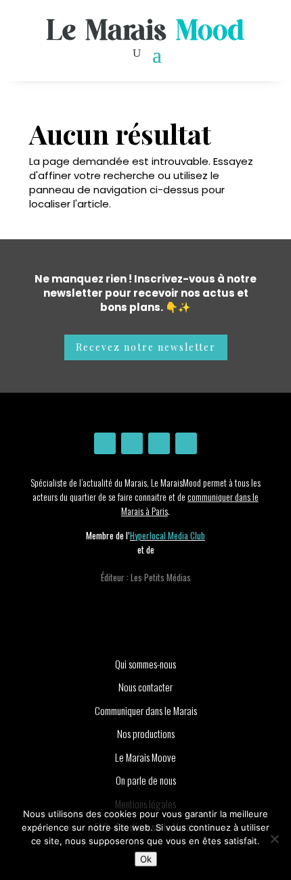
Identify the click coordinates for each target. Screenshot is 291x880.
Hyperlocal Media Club (167, 535)
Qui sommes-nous (145, 663)
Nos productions (146, 733)
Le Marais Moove (145, 757)
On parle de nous (146, 780)
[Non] (274, 839)
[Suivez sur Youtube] (159, 443)
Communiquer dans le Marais (146, 710)
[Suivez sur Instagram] (105, 443)
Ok (146, 859)
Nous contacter (145, 686)
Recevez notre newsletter (146, 347)
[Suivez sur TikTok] (186, 443)
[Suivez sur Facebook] (132, 443)
